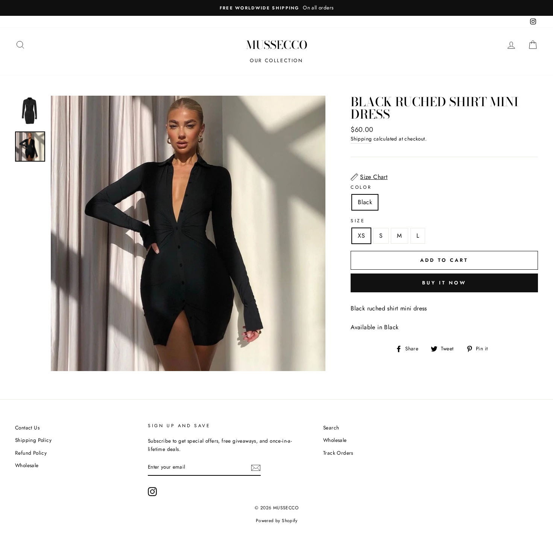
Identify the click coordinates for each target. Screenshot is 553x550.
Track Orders (338, 453)
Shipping (361, 138)
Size (358, 220)
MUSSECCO (276, 44)
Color (361, 187)
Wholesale (27, 465)
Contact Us (27, 427)
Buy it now (444, 282)
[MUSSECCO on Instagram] (152, 491)
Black (365, 202)
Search (331, 427)
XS (361, 235)
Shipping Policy (33, 440)
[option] (276, 8)
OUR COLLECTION (276, 60)
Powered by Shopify (276, 520)
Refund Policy (31, 453)
